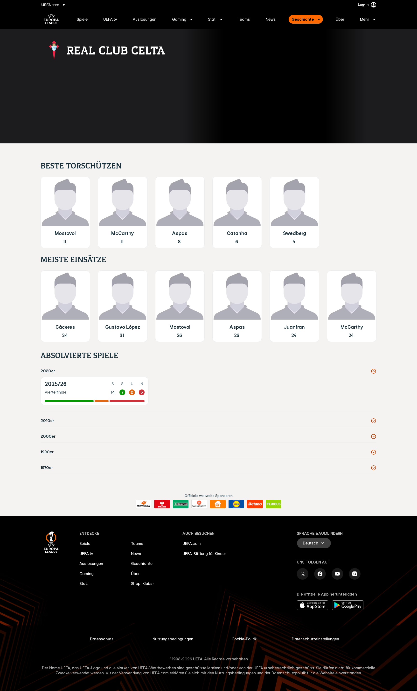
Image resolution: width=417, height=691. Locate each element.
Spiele (84, 543)
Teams (137, 543)
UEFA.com (191, 543)
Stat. (83, 583)
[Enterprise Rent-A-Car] (180, 504)
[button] (182, 19)
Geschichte (142, 563)
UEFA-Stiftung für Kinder (204, 553)
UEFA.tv (86, 553)
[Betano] (255, 504)
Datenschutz (101, 639)
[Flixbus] (273, 504)
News (136, 553)
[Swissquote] (199, 504)
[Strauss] (162, 504)
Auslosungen (91, 563)
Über (135, 573)
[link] (82, 19)
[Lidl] (236, 504)
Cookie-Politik (244, 639)
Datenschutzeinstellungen (315, 639)
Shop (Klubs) (142, 583)
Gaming (86, 573)
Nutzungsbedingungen (173, 639)
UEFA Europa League (51, 19)
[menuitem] (84, 19)
